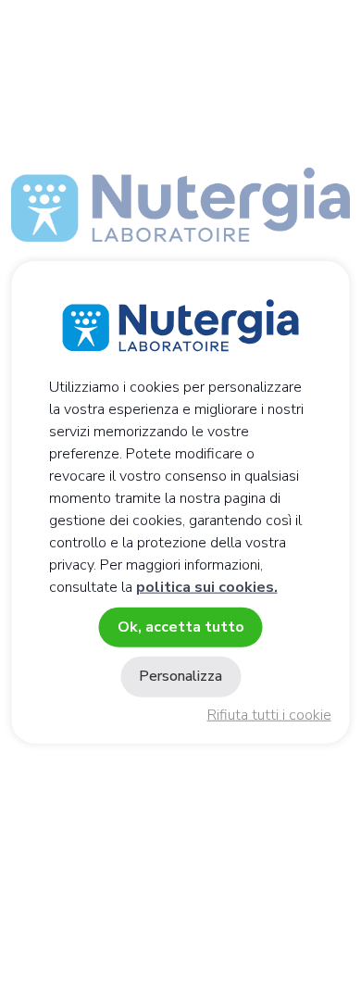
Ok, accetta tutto (181, 627)
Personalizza (180, 676)
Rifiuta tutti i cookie (269, 715)
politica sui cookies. (207, 587)
